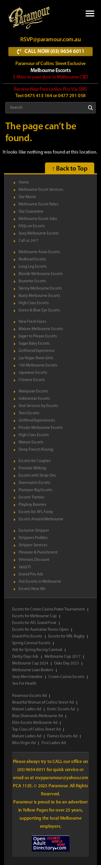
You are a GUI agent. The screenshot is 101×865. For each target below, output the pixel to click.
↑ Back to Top (70, 169)
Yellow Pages (36, 810)
